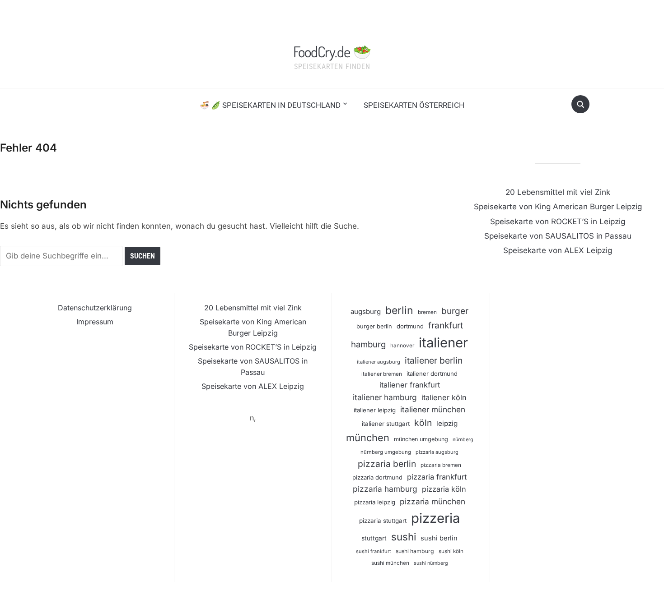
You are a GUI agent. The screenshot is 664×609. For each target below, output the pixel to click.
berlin (399, 310)
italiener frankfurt (409, 384)
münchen (367, 437)
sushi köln (451, 551)
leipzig (447, 423)
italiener (443, 343)
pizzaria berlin (387, 463)
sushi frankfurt (373, 551)
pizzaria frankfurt (437, 476)
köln (423, 422)
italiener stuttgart (386, 423)
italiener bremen (381, 374)
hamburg (368, 344)
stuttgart (374, 538)
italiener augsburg (378, 362)
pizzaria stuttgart (383, 520)
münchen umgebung (421, 439)
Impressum (94, 321)
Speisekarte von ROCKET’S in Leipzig (557, 221)
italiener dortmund (432, 373)
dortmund (410, 326)
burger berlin (374, 326)
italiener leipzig (375, 410)
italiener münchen (432, 409)
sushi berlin (439, 538)
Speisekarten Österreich (414, 105)
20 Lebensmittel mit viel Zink (557, 192)
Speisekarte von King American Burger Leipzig (558, 206)
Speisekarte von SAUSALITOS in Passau (557, 235)
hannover (402, 345)
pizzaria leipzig (374, 502)
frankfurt (445, 325)
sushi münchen (390, 563)
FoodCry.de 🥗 (332, 51)
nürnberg (463, 440)
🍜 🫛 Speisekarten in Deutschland (270, 105)
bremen (427, 312)
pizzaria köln (444, 489)
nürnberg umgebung (385, 452)
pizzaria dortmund (377, 477)
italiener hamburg (385, 397)
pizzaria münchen (432, 501)
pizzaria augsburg (437, 452)
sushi (403, 537)
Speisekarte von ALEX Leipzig (557, 250)
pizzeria (435, 518)
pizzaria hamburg (385, 489)
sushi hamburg (415, 551)
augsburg (366, 311)
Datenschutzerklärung (95, 307)
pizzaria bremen (441, 465)
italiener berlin (434, 360)
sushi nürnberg (431, 563)
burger (454, 311)
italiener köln (444, 397)
